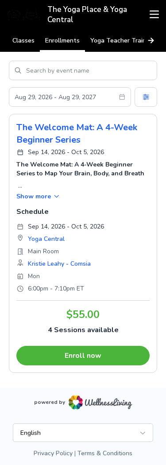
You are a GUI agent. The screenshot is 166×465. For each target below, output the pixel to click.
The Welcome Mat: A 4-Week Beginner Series (76, 133)
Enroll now (83, 355)
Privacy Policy (53, 453)
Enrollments (62, 40)
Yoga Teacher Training (122, 40)
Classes (23, 40)
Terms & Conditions (104, 453)
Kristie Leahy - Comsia (59, 264)
